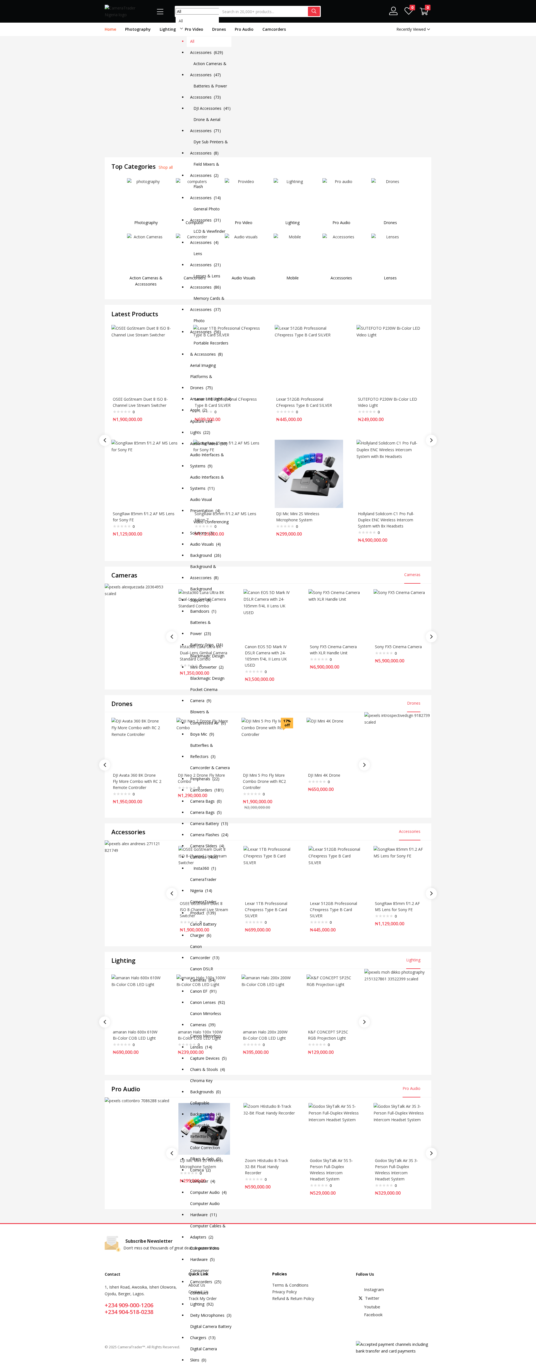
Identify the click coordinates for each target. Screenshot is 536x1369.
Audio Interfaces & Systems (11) (207, 482)
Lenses (390, 278)
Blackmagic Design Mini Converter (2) (207, 661)
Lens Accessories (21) (205, 259)
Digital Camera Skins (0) (203, 1354)
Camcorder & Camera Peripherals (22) (210, 773)
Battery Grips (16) (206, 644)
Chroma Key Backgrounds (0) (205, 1086)
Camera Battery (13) (209, 823)
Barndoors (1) (203, 611)
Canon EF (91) (203, 991)
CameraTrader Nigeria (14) (203, 885)
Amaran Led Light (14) (210, 398)
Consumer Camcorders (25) (205, 1276)
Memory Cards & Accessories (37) (207, 304)
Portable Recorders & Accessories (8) (209, 348)
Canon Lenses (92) (207, 1002)
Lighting (168, 29)
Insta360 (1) (203, 868)
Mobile (292, 278)
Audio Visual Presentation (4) (205, 505)
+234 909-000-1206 (129, 1305)
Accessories (341, 278)
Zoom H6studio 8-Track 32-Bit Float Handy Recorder (266, 1166)
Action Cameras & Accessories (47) (208, 69)
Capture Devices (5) (208, 1058)
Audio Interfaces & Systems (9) (207, 460)
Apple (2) (198, 410)
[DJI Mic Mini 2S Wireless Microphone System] (309, 473)
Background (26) (205, 555)
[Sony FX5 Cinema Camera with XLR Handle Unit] (334, 614)
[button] (424, 11)
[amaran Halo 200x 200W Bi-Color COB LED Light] (267, 999)
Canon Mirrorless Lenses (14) (205, 1041)
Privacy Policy (284, 1291)
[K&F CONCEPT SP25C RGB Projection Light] (332, 999)
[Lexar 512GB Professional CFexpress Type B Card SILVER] (309, 358)
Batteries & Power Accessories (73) (208, 91)
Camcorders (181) (207, 790)
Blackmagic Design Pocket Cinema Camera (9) (207, 689)
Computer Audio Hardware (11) (205, 1209)
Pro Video (194, 29)
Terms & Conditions (290, 1285)
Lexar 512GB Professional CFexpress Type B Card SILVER (333, 909)
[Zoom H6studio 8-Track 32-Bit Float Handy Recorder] (269, 1128)
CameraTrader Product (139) (203, 907)
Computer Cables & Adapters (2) (208, 1231)
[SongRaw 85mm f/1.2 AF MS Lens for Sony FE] (145, 473)
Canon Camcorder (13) (204, 952)
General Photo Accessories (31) (205, 214)
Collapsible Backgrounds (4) (205, 1108)
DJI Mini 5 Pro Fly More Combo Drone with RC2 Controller (264, 781)
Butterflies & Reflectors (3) (203, 751)
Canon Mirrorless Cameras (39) (205, 1019)
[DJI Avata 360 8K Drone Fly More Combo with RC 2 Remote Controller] (137, 743)
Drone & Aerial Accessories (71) (205, 125)
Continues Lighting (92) (202, 1298)
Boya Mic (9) (202, 734)
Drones (219, 29)
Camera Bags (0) (206, 801)
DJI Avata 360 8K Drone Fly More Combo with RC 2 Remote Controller (137, 781)
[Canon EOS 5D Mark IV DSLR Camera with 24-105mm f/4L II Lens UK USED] (269, 614)
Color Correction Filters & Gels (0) (205, 1153)
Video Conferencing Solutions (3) (209, 527)
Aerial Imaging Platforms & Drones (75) (203, 376)
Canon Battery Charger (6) (203, 929)
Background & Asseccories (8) (204, 572)
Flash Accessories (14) (205, 192)
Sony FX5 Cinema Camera (398, 646)
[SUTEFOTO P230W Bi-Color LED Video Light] (390, 358)
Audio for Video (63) (208, 443)
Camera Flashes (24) (209, 834)
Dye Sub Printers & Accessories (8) (209, 147)
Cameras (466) (204, 857)
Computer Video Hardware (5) (204, 1254)
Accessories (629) (206, 52)
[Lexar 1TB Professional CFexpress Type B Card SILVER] (269, 871)
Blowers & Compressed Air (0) (208, 717)
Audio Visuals (243, 278)
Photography (138, 29)
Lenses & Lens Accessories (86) (205, 281)
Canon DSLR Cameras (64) (203, 974)
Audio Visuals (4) (205, 544)
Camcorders (274, 29)
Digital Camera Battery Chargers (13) (210, 1332)
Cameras (412, 574)
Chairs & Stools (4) (207, 1069)
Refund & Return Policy (293, 1298)
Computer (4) (202, 1181)
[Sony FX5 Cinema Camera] (399, 614)
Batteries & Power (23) (200, 628)
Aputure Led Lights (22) (201, 427)
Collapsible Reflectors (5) (203, 1131)
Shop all (166, 167)
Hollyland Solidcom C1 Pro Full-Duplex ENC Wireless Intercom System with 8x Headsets (386, 520)
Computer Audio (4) (208, 1192)
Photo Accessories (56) (205, 326)
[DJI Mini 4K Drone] (332, 743)
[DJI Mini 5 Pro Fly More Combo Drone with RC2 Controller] (267, 743)
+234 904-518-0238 (129, 1312)
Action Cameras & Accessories (146, 281)
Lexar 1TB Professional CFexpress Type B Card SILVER (266, 909)
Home (110, 29)
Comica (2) (200, 1170)
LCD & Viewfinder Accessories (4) (207, 237)
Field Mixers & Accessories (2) (204, 169)
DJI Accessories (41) (210, 108)
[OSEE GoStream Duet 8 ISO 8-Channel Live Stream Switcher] (145, 358)
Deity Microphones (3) (210, 1315)
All (192, 41)
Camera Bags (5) (206, 812)
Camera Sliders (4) (207, 846)
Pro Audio (244, 29)
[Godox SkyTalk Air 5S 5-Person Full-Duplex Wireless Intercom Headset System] (334, 1128)
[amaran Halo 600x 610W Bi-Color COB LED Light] (137, 999)
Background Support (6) (201, 594)
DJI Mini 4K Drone (324, 775)
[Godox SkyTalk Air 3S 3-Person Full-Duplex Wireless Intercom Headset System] (399, 1128)
